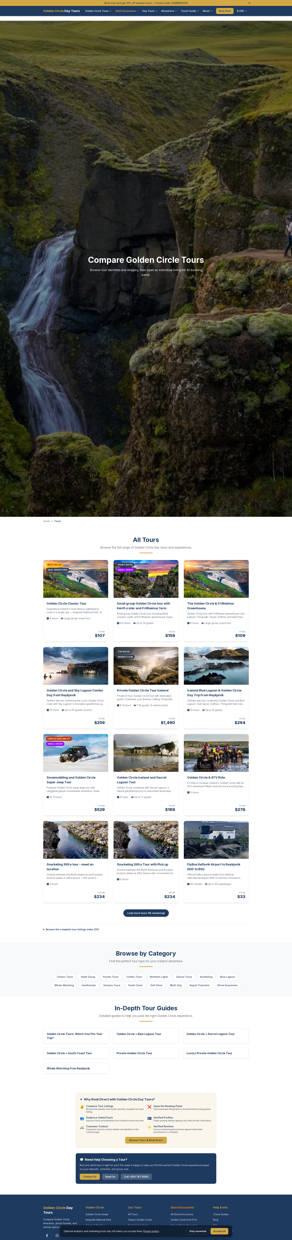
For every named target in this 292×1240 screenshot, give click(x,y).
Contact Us (89, 1176)
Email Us (110, 1176)
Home (46, 521)
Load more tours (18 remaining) (146, 913)
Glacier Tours (184, 976)
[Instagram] (57, 1235)
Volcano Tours (111, 985)
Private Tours (111, 976)
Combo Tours (134, 976)
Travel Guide (188, 10)
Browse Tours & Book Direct (146, 1140)
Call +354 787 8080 (136, 1176)
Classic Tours (65, 976)
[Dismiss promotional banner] (249, 3)
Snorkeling (206, 976)
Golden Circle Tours (97, 10)
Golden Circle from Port (184, 1219)
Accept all (219, 1231)
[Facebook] (47, 1235)
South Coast (135, 985)
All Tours (133, 1214)
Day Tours (148, 10)
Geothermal (88, 985)
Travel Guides (221, 1214)
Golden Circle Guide (97, 1214)
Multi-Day (176, 985)
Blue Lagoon (227, 976)
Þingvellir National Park (98, 1219)
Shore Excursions (125, 10)
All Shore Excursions (182, 1214)
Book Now (225, 10)
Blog (215, 1219)
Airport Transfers (200, 985)
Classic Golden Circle (140, 1219)
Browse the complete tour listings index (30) (72, 929)
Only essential (197, 1231)
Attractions (167, 10)
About (206, 10)
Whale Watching (64, 985)
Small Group (88, 976)
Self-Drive (156, 985)
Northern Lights (159, 976)
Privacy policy (151, 1231)
